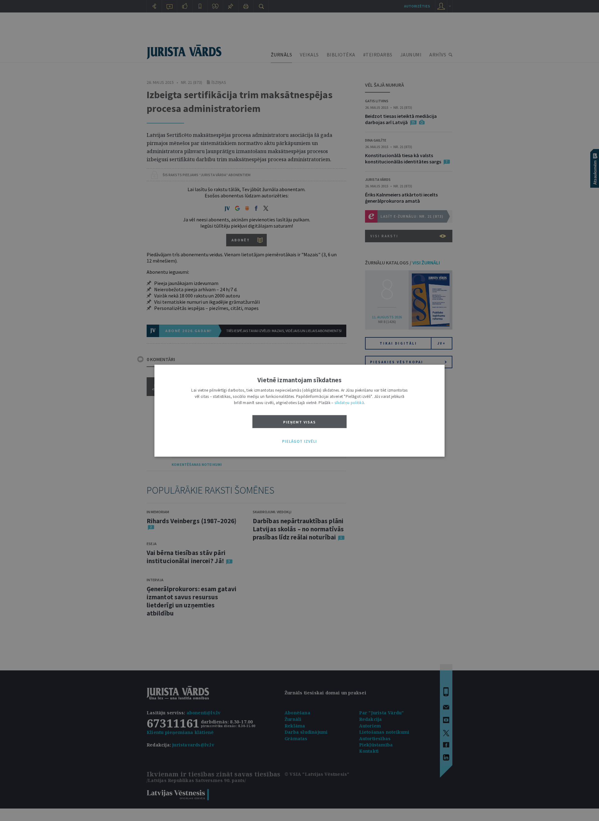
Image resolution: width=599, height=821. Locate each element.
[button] (299, 441)
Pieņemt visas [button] (299, 421)
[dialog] (299, 410)
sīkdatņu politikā (349, 402)
